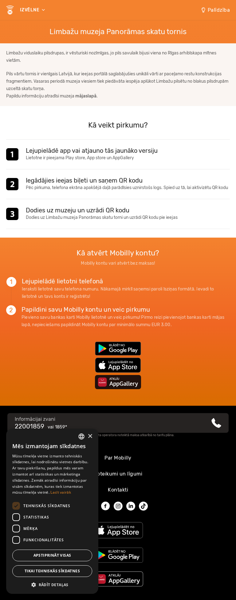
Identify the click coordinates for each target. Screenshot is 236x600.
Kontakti (118, 490)
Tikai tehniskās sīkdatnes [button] (52, 571)
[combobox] (81, 436)
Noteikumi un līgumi (118, 474)
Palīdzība (219, 10)
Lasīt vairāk (60, 492)
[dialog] (52, 511)
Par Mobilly (118, 458)
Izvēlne (30, 10)
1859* (61, 427)
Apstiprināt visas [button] (52, 555)
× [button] (90, 436)
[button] (52, 584)
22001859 (29, 426)
